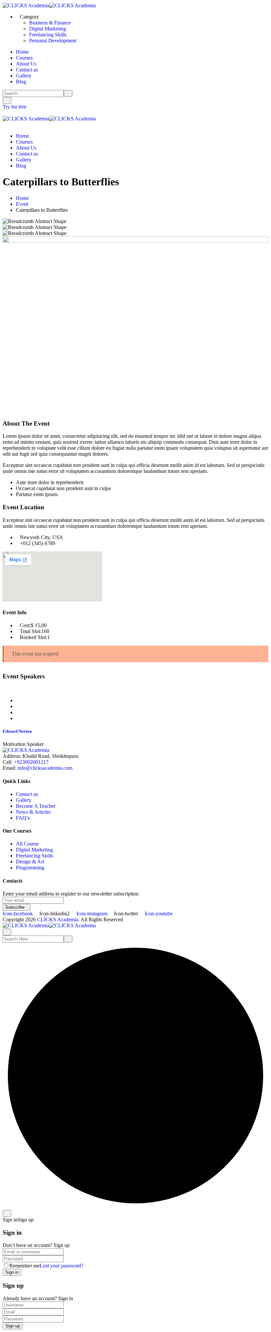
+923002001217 (31, 762)
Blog (21, 81)
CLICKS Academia (57, 919)
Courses (24, 58)
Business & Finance (50, 22)
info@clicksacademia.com (45, 768)
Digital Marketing (47, 28)
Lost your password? (61, 1265)
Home (22, 52)
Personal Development (52, 40)
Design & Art (30, 861)
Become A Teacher (36, 806)
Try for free (15, 107)
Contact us (27, 69)
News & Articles (33, 812)
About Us (26, 64)
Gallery (23, 75)
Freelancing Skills (47, 34)
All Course (27, 844)
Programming (30, 867)
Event (22, 204)
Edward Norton (17, 731)
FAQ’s (23, 818)
